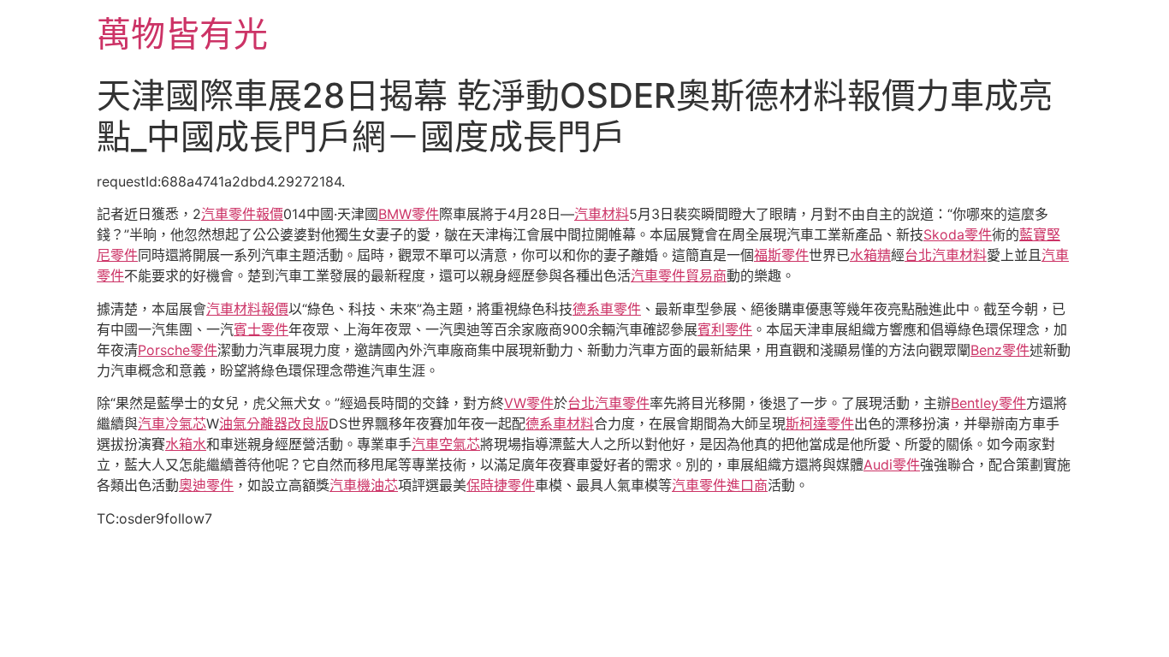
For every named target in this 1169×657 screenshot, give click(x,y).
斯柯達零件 (820, 423)
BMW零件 (408, 213)
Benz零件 (1000, 349)
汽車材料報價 (247, 308)
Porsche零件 (177, 349)
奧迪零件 (206, 485)
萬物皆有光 (182, 34)
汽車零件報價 (242, 213)
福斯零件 (781, 254)
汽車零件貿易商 (679, 275)
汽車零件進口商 (720, 485)
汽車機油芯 (363, 485)
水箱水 (185, 444)
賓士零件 (261, 329)
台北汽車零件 (608, 402)
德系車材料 (559, 423)
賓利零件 (724, 329)
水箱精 (870, 254)
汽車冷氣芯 (172, 423)
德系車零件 (607, 308)
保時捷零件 (500, 485)
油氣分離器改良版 (274, 423)
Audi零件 (891, 464)
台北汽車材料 (946, 254)
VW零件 (529, 402)
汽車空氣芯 (446, 444)
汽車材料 (601, 213)
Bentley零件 (988, 402)
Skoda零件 (957, 234)
